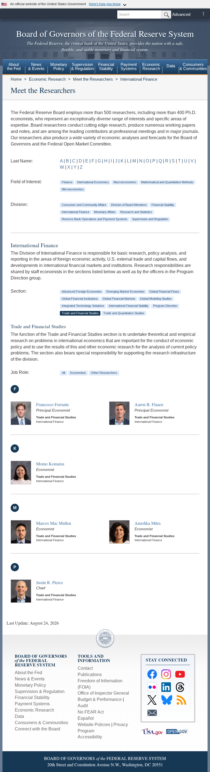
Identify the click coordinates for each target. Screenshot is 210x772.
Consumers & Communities (193, 66)
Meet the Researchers (93, 79)
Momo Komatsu (50, 464)
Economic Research (47, 79)
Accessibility (90, 737)
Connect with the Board (37, 729)
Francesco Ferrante (52, 404)
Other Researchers (104, 372)
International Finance (138, 79)
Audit (83, 705)
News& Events (36, 66)
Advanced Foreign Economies (82, 291)
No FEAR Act (91, 712)
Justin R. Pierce (49, 582)
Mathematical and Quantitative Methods (167, 182)
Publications (90, 674)
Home (16, 79)
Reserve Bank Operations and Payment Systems (94, 219)
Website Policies (94, 724)
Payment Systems (32, 703)
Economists (78, 372)
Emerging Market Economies (125, 291)
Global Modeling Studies (156, 298)
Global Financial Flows (164, 291)
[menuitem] (13, 67)
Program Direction (165, 305)
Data (171, 65)
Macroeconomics (124, 182)
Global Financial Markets (119, 298)
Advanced (181, 14)
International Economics (93, 182)
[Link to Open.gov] (178, 731)
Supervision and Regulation (150, 219)
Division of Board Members (129, 204)
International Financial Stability (128, 305)
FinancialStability (106, 66)
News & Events (30, 679)
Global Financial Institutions (80, 298)
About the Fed (28, 672)
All (63, 372)
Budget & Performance (100, 699)
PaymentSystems (129, 66)
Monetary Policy (30, 685)
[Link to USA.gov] (153, 731)
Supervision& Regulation (82, 66)
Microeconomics (73, 189)
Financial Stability (162, 204)
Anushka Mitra (148, 523)
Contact (85, 668)
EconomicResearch (151, 66)
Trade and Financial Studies (80, 313)
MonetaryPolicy (58, 66)
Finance (67, 182)
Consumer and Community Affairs (84, 204)
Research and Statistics (136, 212)
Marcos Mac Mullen (53, 523)
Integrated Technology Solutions (83, 305)
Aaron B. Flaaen (149, 404)
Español (86, 718)
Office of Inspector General (103, 693)
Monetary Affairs (105, 212)
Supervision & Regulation (40, 691)
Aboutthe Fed (14, 66)
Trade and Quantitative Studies (123, 313)
